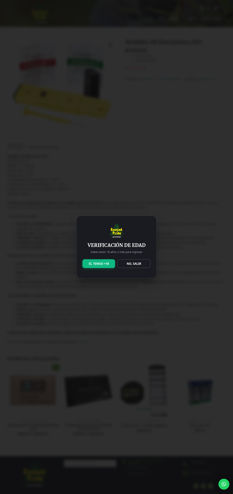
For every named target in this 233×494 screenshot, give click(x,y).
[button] (223, 484)
